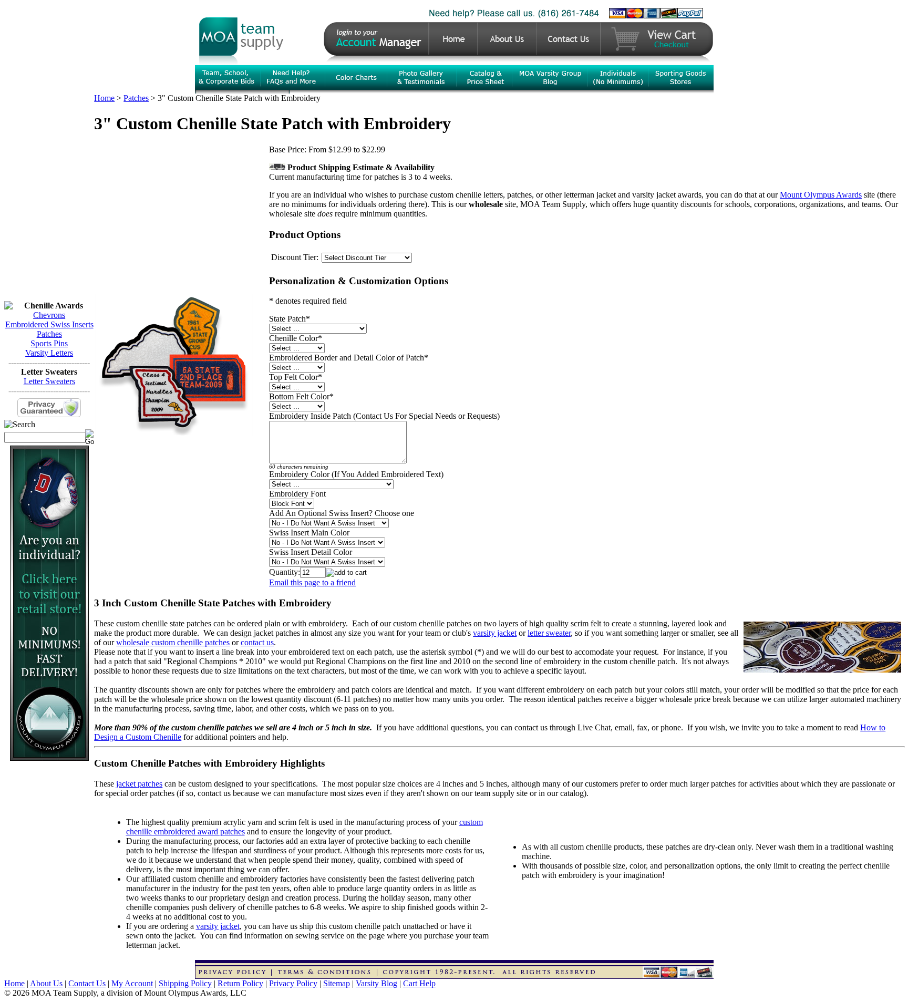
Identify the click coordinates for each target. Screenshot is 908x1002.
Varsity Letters (49, 352)
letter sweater (549, 632)
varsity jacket (495, 632)
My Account (132, 983)
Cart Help (419, 983)
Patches (49, 333)
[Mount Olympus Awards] (49, 757)
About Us (46, 983)
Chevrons (49, 315)
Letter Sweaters (49, 381)
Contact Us (87, 983)
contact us (257, 642)
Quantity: (284, 571)
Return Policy (240, 983)
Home (104, 98)
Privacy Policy (293, 983)
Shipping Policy (185, 983)
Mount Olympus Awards (821, 194)
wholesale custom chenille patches (173, 642)
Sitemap (336, 983)
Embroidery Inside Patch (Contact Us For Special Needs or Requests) (384, 415)
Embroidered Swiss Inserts (49, 324)
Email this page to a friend (312, 582)
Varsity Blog (376, 983)
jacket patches (139, 783)
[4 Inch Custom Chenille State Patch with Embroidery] (174, 433)
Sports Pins (49, 343)
